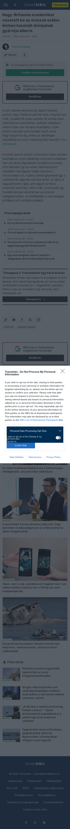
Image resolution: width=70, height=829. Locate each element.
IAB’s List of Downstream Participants (39, 420)
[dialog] (35, 414)
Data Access (35, 457)
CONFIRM (21, 445)
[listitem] (34, 430)
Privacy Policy (53, 457)
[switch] (58, 437)
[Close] (64, 372)
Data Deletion (17, 457)
